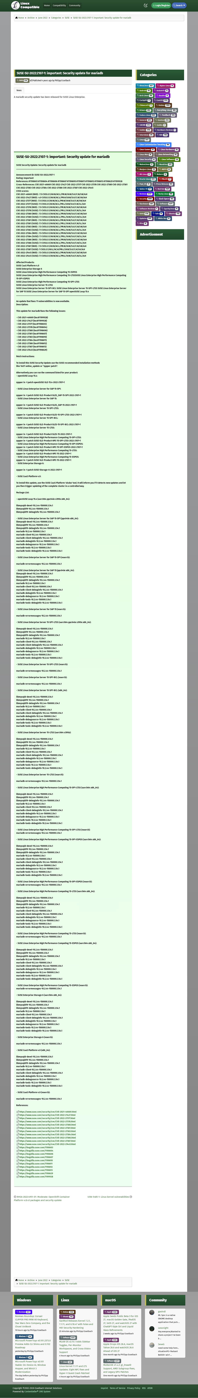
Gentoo (163, 120)
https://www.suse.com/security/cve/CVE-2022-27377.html (47, 1118)
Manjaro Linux (147, 169)
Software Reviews (148, 208)
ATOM (150, 1388)
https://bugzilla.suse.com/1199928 (36, 1176)
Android (144, 90)
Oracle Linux (147, 179)
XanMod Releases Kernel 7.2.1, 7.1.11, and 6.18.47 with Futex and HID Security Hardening (76, 1324)
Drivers (144, 110)
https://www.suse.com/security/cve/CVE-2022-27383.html (47, 1131)
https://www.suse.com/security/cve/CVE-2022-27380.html (47, 1124)
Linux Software (169, 159)
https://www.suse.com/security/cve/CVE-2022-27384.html (47, 1134)
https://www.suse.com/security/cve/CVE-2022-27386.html (47, 1137)
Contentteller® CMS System (37, 1391)
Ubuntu (173, 213)
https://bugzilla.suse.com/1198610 (36, 1160)
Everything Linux (166, 110)
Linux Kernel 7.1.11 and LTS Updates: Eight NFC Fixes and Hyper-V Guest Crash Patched (74, 1370)
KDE (163, 135)
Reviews (145, 194)
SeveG (161, 1344)
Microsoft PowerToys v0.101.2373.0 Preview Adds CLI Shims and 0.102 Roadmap (33, 1344)
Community (74, 5)
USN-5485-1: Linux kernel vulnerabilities (108, 1196)
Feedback (167, 115)
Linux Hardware (169, 149)
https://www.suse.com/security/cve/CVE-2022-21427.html (47, 1115)
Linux (143, 139)
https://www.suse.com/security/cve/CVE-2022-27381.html (47, 1128)
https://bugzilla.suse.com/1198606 (36, 1154)
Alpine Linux (166, 85)
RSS (144, 1388)
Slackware (146, 204)
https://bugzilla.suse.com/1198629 (36, 1173)
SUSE (23, 80)
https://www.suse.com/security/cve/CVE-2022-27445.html (47, 1144)
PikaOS (165, 179)
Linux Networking (167, 154)
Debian (164, 105)
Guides (160, 125)
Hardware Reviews (166, 130)
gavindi (162, 1311)
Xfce (142, 223)
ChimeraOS (145, 105)
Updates (145, 218)
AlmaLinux (146, 85)
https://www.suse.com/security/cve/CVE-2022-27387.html (47, 1141)
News (19, 90)
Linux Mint (145, 154)
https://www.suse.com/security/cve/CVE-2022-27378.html (47, 1121)
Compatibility (59, 5)
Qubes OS (145, 189)
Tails (158, 213)
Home (47, 5)
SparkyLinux (170, 208)
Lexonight (163, 1328)
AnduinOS (162, 90)
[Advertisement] (99, 44)
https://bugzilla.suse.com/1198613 (36, 1170)
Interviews (145, 135)
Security (145, 199)
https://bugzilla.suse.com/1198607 (36, 1157)
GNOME (144, 125)
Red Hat (163, 189)
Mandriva (165, 164)
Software (165, 204)
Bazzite (163, 95)
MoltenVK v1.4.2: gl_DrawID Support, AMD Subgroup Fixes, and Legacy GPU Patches (119, 1368)
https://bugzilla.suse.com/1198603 (36, 1147)
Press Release (164, 184)
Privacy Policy (133, 1388)
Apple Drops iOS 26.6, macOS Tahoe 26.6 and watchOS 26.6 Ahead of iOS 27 (118, 1347)
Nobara (161, 174)
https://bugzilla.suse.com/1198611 (35, 1163)
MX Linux (144, 174)
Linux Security (147, 159)
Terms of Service (117, 1388)
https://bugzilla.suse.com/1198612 (36, 1167)
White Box (164, 218)
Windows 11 (24, 1336)
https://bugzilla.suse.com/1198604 (36, 1150)
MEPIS (165, 169)
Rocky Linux (165, 194)
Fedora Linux (147, 115)
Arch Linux (145, 95)
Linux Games (146, 149)
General (145, 120)
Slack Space (165, 199)
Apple (111, 1312)
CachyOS (144, 100)
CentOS (161, 100)
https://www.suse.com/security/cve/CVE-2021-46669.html (47, 1112)
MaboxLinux (145, 164)
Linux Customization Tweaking (154, 144)
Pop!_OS (144, 184)
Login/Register (162, 5)
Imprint (104, 1388)
